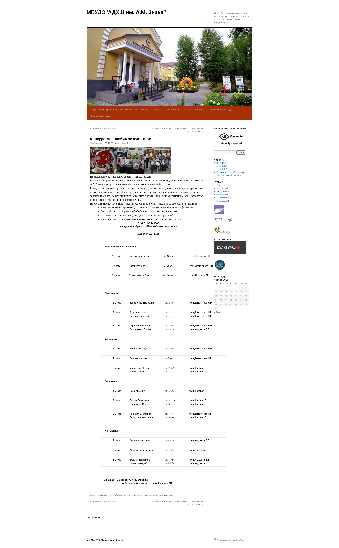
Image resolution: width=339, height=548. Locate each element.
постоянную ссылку (162, 494)
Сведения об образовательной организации (113, 109)
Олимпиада (221, 200)
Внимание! (221, 162)
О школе (157, 109)
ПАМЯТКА (221, 165)
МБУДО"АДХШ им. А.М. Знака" (126, 12)
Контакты (200, 109)
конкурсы (220, 188)
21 (236, 299)
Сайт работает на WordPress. (231, 539)
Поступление (172, 109)
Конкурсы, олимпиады (220, 109)
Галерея (187, 109)
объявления (221, 197)
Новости (144, 109)
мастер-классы (222, 191)
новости (126, 494)
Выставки (220, 184)
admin (128, 142)
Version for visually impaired (232, 140)
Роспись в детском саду (103, 128)
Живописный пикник (101, 116)
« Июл (217, 312)
